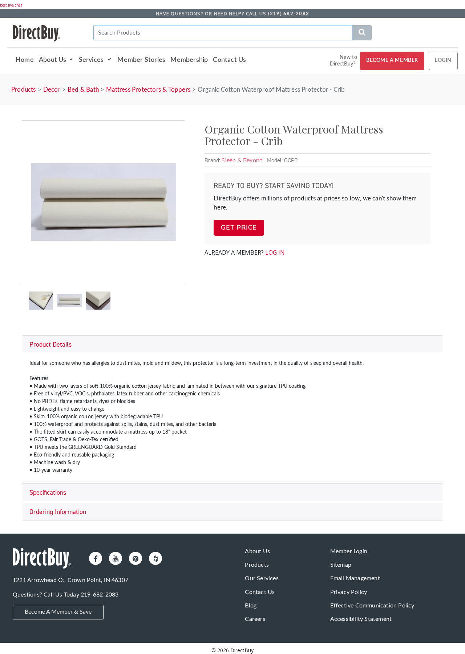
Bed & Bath (83, 90)
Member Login (348, 551)
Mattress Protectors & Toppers (148, 90)
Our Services (261, 578)
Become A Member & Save (58, 612)
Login (443, 60)
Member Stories (141, 60)
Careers (255, 619)
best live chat (11, 5)
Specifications (47, 492)
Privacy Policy (348, 592)
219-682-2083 (99, 595)
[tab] (232, 344)
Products (23, 90)
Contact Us (229, 60)
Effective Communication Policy (372, 606)
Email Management (355, 578)
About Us (52, 60)
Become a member (392, 60)
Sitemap (340, 565)
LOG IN (275, 252)
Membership (189, 60)
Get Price (239, 227)
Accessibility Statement (361, 619)
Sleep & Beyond (242, 160)
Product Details (50, 344)
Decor (51, 90)
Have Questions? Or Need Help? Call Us (232, 13)
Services (92, 60)
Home (25, 60)
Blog (250, 606)
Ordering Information (57, 511)
